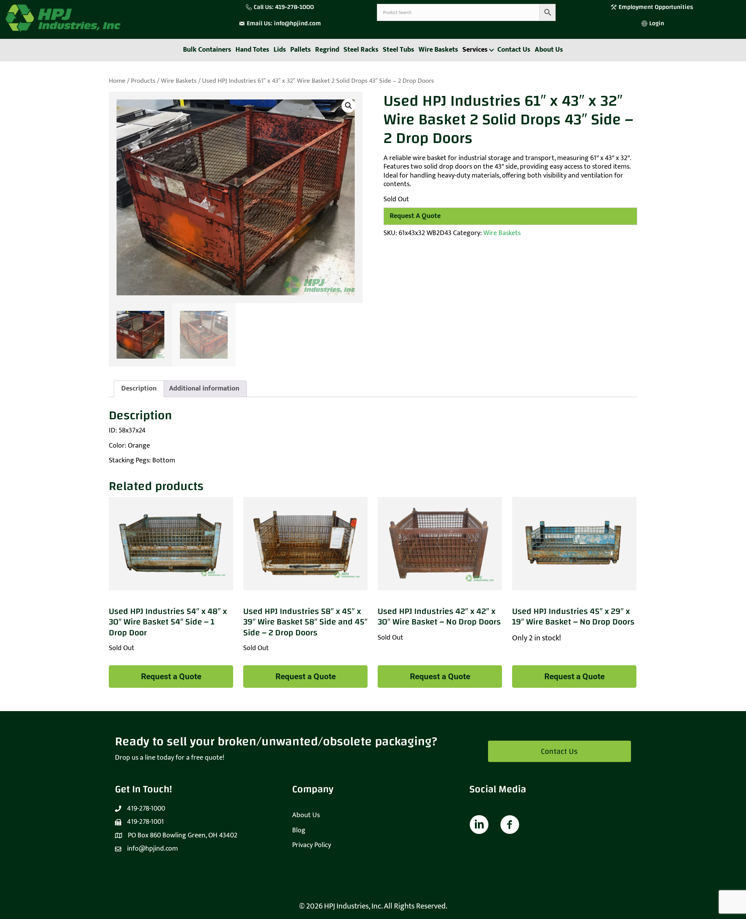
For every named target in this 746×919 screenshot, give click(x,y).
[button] (491, 50)
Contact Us (513, 50)
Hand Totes (252, 50)
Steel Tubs (398, 50)
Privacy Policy (311, 845)
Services (475, 50)
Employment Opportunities (657, 7)
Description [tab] (139, 388)
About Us (549, 50)
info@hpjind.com (297, 23)
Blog (298, 830)
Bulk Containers (207, 50)
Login (656, 23)
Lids (280, 50)
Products (143, 80)
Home (117, 80)
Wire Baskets (438, 50)
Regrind (327, 50)
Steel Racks (360, 50)
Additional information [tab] (204, 388)
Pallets (300, 50)
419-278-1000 (294, 7)
